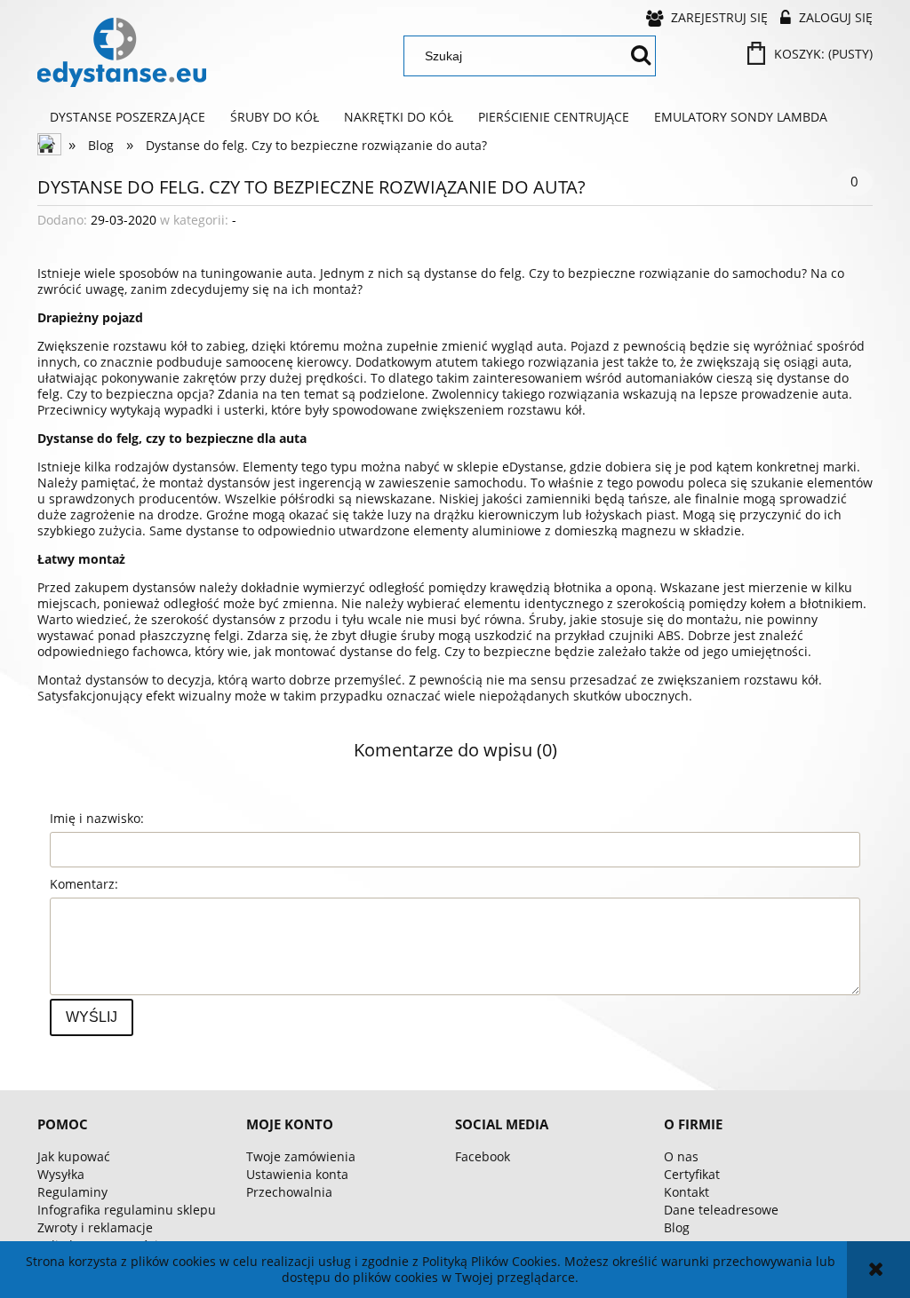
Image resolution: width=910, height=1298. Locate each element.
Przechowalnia (289, 1191)
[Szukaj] (641, 56)
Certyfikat (692, 1174)
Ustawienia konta (297, 1174)
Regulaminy (72, 1191)
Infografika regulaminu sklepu (126, 1209)
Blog (677, 1227)
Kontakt (686, 1191)
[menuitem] (127, 117)
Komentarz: (84, 883)
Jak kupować (73, 1156)
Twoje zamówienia (300, 1156)
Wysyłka (60, 1174)
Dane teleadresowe (721, 1209)
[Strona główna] (121, 52)
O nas (681, 1156)
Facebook (482, 1156)
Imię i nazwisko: (97, 818)
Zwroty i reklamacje (95, 1227)
